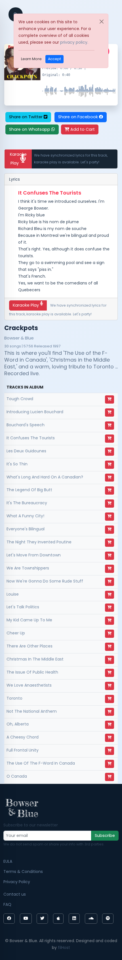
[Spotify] (107, 918)
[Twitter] (42, 918)
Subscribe (105, 835)
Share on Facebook (78, 117)
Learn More (31, 58)
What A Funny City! (25, 516)
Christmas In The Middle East (35, 659)
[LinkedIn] (74, 918)
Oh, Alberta (18, 724)
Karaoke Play (18, 158)
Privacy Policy (16, 882)
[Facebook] (9, 918)
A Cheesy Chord (23, 737)
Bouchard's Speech (26, 425)
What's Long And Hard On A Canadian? (45, 477)
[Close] (101, 21)
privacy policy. (74, 42)
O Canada (17, 776)
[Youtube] (26, 918)
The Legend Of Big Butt (29, 490)
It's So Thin (17, 464)
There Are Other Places (29, 646)
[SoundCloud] (91, 918)
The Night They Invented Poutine (39, 542)
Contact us (14, 894)
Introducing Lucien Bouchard (35, 412)
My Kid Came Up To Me (29, 620)
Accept (54, 58)
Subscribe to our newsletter (30, 825)
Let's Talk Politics (23, 607)
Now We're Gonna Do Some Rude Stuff (45, 581)
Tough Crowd (20, 399)
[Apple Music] (58, 918)
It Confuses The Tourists (31, 438)
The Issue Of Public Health (32, 672)
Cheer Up (16, 633)
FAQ (7, 904)
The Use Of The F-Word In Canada (41, 763)
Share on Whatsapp (30, 129)
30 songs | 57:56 (18, 346)
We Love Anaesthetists (29, 685)
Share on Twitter (26, 117)
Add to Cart (82, 129)
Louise (13, 594)
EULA (7, 861)
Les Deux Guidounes (26, 451)
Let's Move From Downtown (34, 555)
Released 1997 (47, 346)
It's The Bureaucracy (27, 503)
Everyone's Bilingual (26, 529)
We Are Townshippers (28, 568)
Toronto (14, 698)
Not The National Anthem (32, 711)
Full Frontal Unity (23, 750)
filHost (64, 947)
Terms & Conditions (23, 871)
